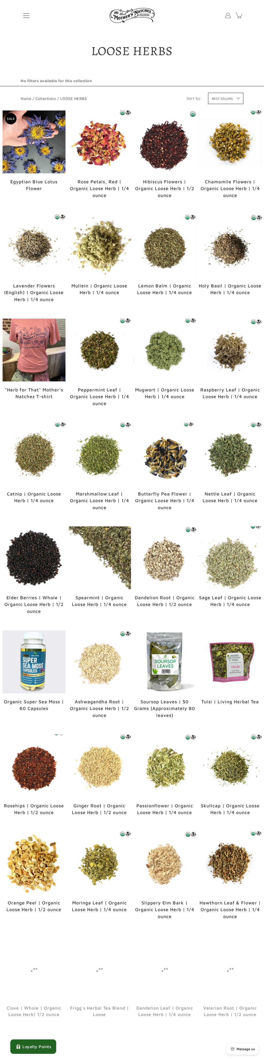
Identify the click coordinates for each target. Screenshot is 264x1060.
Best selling (222, 98)
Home (26, 98)
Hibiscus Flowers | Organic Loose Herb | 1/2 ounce (164, 188)
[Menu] (26, 15)
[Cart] (239, 15)
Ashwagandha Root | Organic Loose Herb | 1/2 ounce (99, 708)
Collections (46, 98)
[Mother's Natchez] (132, 15)
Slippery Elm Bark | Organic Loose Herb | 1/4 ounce (164, 909)
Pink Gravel (34, 413)
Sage (39, 413)
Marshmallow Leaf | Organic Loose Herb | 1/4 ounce (99, 500)
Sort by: (194, 98)
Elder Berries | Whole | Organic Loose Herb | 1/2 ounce (34, 604)
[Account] (228, 15)
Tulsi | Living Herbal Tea (230, 701)
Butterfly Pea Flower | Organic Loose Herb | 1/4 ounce (164, 500)
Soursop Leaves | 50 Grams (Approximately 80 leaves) (164, 708)
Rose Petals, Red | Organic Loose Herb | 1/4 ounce (99, 188)
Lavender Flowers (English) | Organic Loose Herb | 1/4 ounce (34, 292)
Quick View (34, 142)
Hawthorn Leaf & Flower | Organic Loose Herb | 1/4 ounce (230, 909)
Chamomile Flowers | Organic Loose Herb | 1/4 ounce (230, 188)
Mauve (28, 413)
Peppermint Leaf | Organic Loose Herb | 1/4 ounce (99, 396)
